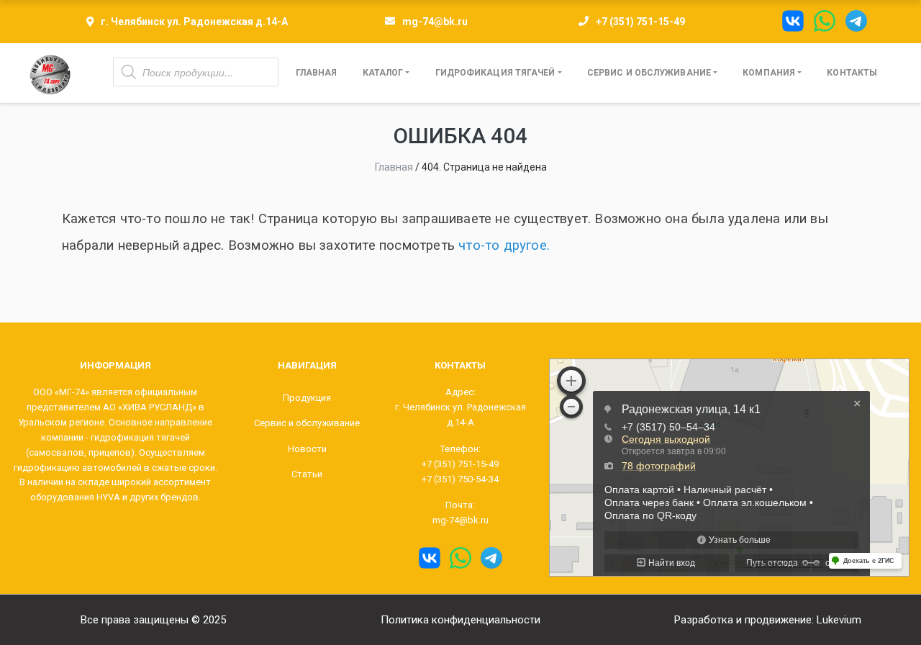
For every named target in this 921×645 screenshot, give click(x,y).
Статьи (306, 474)
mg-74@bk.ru (435, 21)
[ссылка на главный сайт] (50, 73)
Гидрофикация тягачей (495, 73)
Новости (307, 448)
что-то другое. (504, 245)
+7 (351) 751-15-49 (640, 21)
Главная (316, 73)
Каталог (383, 73)
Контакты (852, 73)
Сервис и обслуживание (649, 73)
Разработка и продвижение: (767, 619)
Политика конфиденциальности (460, 619)
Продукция (307, 397)
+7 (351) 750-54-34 (460, 479)
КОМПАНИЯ (769, 73)
